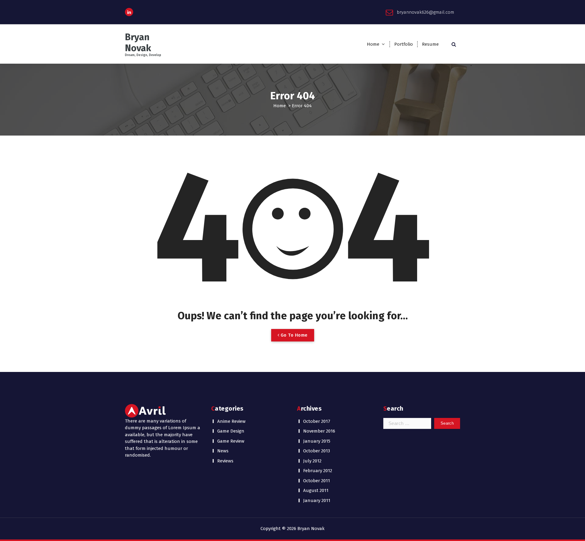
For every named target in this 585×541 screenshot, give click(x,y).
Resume (430, 44)
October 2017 (316, 421)
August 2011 (315, 490)
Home (373, 44)
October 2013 (316, 451)
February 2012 (317, 470)
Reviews (225, 461)
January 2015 (316, 441)
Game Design (230, 431)
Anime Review (231, 421)
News (223, 451)
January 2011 (316, 500)
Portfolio (403, 44)
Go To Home (293, 335)
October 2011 (316, 480)
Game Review (230, 441)
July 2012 (312, 461)
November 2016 (319, 431)
